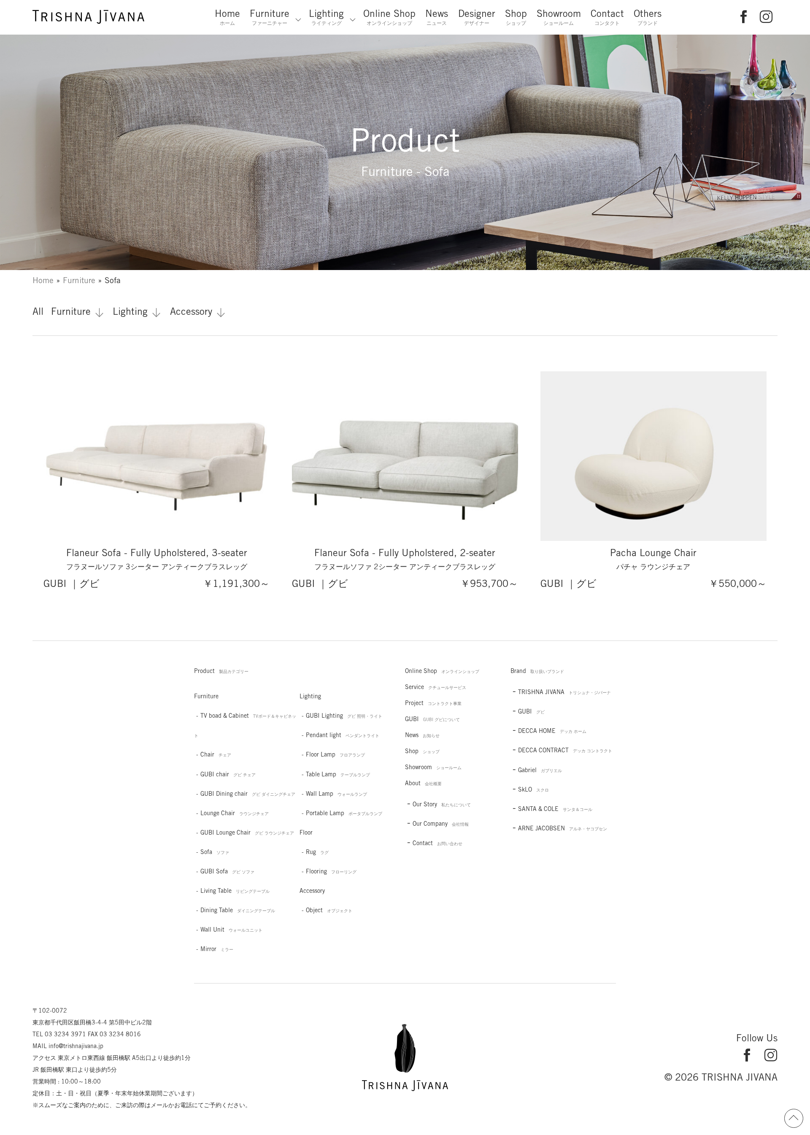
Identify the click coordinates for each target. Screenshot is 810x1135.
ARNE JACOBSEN (562, 828)
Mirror (216, 949)
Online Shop (389, 17)
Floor (306, 832)
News (436, 17)
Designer (476, 17)
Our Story (442, 804)
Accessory (191, 311)
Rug (317, 852)
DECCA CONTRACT (565, 750)
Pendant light (342, 735)
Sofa (214, 852)
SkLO (533, 789)
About (423, 783)
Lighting (326, 17)
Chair (215, 754)
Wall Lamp (336, 793)
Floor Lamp (335, 754)
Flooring (331, 871)
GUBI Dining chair (247, 793)
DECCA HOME (552, 730)
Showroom (559, 17)
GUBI (432, 719)
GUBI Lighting (344, 715)
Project (433, 703)
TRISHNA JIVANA (564, 692)
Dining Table (237, 910)
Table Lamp (338, 774)
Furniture (269, 17)
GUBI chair (228, 774)
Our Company (441, 823)
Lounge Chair (234, 813)
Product (221, 670)
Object (329, 910)
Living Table (235, 890)
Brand (537, 670)
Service (435, 687)
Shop (516, 17)
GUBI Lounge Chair (247, 832)
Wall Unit (231, 929)
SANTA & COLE (555, 808)
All (37, 311)
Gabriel (540, 770)
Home (227, 17)
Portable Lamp (344, 813)
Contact (607, 17)
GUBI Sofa (227, 871)
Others (648, 17)
